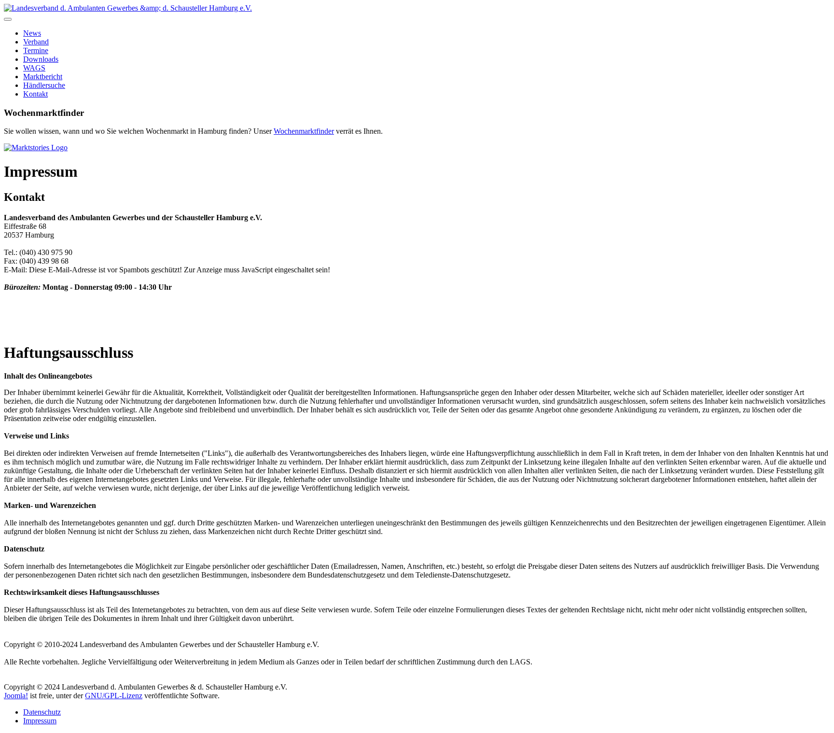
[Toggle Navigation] (8, 19)
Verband (36, 42)
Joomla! (16, 695)
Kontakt (35, 94)
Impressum (39, 721)
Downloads (40, 59)
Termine (35, 50)
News (32, 33)
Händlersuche (44, 85)
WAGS (34, 68)
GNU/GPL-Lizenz (113, 695)
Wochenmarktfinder (304, 131)
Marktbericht (42, 76)
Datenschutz (42, 712)
